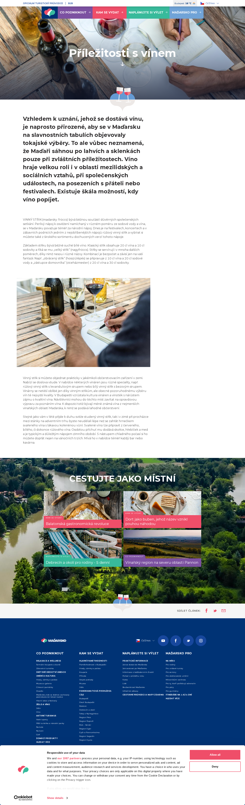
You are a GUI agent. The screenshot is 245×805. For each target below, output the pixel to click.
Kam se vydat (107, 12)
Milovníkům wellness (176, 680)
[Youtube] (163, 640)
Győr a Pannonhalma (89, 732)
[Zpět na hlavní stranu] (50, 12)
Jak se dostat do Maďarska (134, 664)
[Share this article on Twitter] (212, 611)
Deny (215, 766)
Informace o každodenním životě (138, 672)
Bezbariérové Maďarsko (133, 687)
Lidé (124, 683)
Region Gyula (85, 740)
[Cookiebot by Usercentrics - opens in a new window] (23, 798)
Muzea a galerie (44, 683)
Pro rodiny (170, 664)
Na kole (39, 727)
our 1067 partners (69, 758)
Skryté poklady (86, 680)
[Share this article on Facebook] (205, 611)
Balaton (83, 706)
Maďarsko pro (184, 12)
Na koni (40, 731)
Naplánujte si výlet (146, 12)
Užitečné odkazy (130, 691)
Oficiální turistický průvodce (43, 3)
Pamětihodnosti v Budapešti (92, 664)
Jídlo (38, 708)
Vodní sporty (42, 719)
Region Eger (85, 729)
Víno (38, 712)
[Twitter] (188, 640)
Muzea (82, 683)
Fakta (125, 680)
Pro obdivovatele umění (177, 676)
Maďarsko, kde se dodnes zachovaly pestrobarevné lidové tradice (52, 696)
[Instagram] (200, 640)
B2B (70, 3)
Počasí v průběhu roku (133, 676)
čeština (210, 3)
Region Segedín (86, 736)
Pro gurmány (172, 691)
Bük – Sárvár (85, 725)
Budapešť (83, 698)
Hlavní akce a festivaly (46, 701)
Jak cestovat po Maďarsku (134, 668)
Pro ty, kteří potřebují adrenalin (181, 683)
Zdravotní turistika (45, 668)
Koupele (83, 672)
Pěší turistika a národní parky (50, 723)
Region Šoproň (86, 721)
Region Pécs (85, 717)
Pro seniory (171, 672)
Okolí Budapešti (87, 702)
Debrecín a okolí (87, 710)
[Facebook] (175, 640)
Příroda (82, 676)
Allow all (215, 754)
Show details (55, 797)
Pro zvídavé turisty (174, 668)
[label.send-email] (221, 611)
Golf (38, 734)
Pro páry (170, 687)
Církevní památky (44, 687)
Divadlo (39, 691)
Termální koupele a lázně (48, 664)
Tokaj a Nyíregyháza (88, 713)
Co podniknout (73, 12)
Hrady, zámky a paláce (47, 680)
